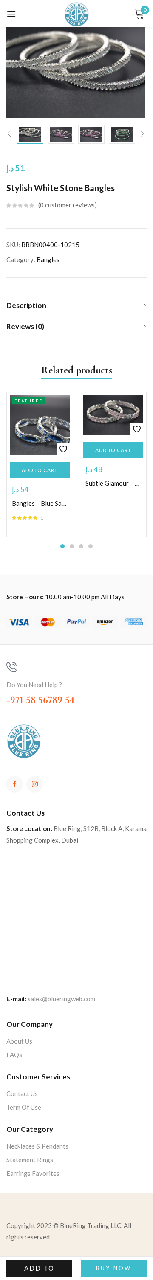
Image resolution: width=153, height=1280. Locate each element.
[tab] (76, 305)
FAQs (14, 1054)
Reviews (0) (25, 326)
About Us (19, 1041)
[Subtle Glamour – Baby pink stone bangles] (113, 415)
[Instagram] (34, 784)
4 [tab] (90, 546)
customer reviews (67, 205)
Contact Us (22, 1093)
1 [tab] (62, 546)
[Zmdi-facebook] (14, 784)
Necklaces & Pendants (37, 1146)
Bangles (48, 259)
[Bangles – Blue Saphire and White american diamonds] (40, 425)
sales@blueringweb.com (61, 999)
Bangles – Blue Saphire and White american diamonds (40, 503)
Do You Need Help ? (34, 684)
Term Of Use (23, 1107)
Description (26, 305)
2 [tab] (72, 546)
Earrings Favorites (33, 1173)
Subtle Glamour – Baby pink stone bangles (113, 483)
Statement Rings (29, 1159)
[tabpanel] (39, 464)
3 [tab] (81, 546)
